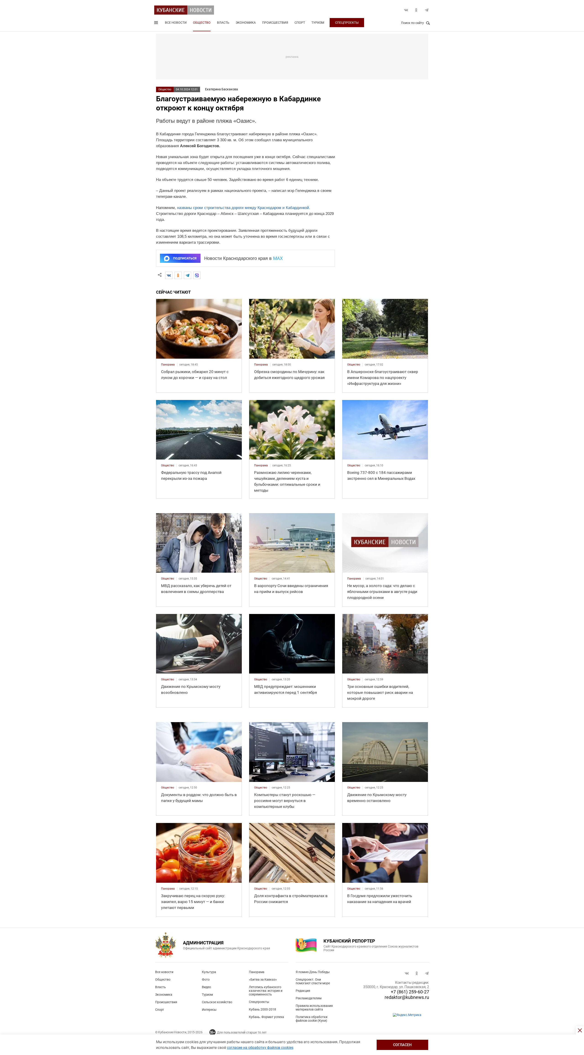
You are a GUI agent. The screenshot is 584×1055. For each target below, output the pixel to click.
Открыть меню (156, 23)
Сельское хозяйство (217, 1002)
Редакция (303, 990)
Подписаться (184, 258)
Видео (206, 987)
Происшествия (275, 22)
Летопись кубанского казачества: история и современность (265, 990)
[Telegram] (187, 275)
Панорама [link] (168, 364)
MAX (278, 258)
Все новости (176, 22)
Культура (209, 972)
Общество (202, 22)
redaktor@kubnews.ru (407, 997)
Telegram (426, 10)
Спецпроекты (347, 22)
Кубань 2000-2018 (262, 1009)
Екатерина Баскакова (221, 89)
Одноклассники (416, 10)
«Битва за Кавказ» (263, 979)
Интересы (209, 1009)
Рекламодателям (308, 998)
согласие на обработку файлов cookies (260, 1047)
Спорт (300, 22)
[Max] (197, 275)
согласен (402, 1045)
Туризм (317, 22)
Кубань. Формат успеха (266, 1017)
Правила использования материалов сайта (314, 1007)
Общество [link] (353, 364)
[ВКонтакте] (168, 275)
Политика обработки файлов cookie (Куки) (311, 1018)
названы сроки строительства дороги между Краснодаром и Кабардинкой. (243, 208)
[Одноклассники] (178, 275)
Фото (206, 979)
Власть (223, 22)
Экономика (246, 22)
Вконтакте (406, 10)
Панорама (256, 972)
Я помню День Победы (313, 972)
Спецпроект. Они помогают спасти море (313, 981)
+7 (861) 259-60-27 (410, 992)
